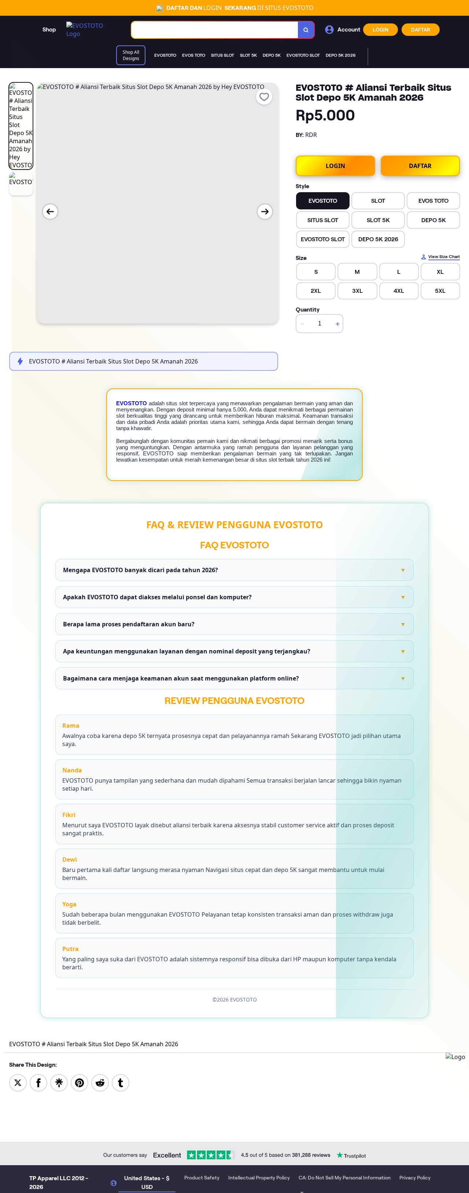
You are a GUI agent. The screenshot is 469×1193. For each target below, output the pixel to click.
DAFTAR (420, 30)
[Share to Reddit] (100, 1082)
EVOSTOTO (131, 403)
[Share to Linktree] (59, 1082)
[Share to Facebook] (38, 1082)
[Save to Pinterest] (79, 1082)
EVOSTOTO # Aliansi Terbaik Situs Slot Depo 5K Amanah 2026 (93, 1044)
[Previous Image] (50, 211)
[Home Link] (91, 30)
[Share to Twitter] (18, 1082)
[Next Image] (265, 211)
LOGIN (380, 30)
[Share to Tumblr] (120, 1082)
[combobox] (215, 30)
